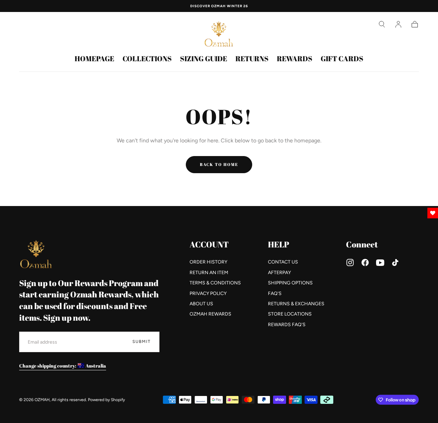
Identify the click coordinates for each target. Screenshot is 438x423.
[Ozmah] (36, 254)
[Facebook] (365, 262)
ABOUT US (201, 304)
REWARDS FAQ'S (287, 325)
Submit (141, 341)
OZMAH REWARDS (210, 314)
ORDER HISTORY (208, 262)
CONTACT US (283, 262)
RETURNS (252, 58)
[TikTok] (395, 262)
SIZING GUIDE (203, 58)
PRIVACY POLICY (208, 293)
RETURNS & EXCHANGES (296, 304)
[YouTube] (380, 262)
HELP (278, 244)
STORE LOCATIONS (290, 314)
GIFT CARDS (342, 58)
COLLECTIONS (147, 58)
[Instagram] (350, 262)
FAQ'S (275, 293)
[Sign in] (398, 24)
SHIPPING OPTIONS (290, 283)
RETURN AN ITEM (209, 272)
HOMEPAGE (94, 58)
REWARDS (294, 58)
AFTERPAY (279, 272)
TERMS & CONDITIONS (215, 283)
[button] (382, 24)
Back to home (219, 164)
